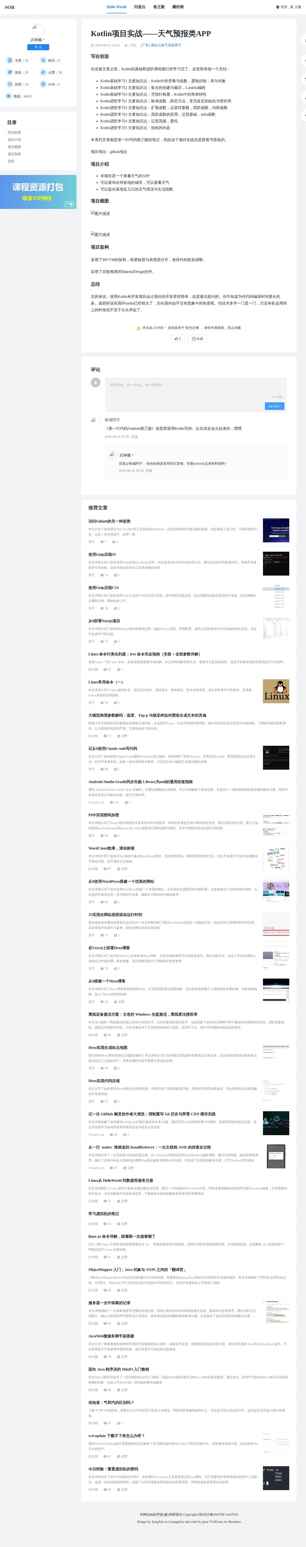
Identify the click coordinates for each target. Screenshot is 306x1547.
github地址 (118, 152)
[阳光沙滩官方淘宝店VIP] (38, 208)
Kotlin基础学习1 (113, 81)
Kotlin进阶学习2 (113, 108)
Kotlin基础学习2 (113, 88)
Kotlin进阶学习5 (113, 128)
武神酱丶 (160, 328)
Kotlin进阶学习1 (113, 101)
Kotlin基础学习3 (113, 94)
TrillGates (216, 1522)
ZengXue (158, 1522)
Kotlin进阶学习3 (113, 114)
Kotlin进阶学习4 (113, 121)
